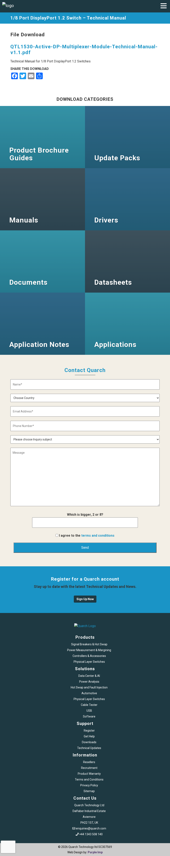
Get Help (89, 736)
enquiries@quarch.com (91, 828)
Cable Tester (89, 704)
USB (89, 710)
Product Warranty (89, 773)
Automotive (89, 693)
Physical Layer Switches (89, 661)
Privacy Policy (89, 785)
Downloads (89, 742)
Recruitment (89, 768)
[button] (163, 6)
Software (89, 716)
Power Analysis (89, 681)
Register (89, 730)
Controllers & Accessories (89, 656)
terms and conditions (97, 535)
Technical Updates (89, 748)
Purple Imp (95, 852)
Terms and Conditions (89, 779)
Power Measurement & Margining (89, 650)
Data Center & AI (89, 675)
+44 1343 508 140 (91, 834)
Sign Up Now (85, 599)
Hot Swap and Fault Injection (89, 687)
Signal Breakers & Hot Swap (89, 644)
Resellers (89, 762)
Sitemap (89, 791)
